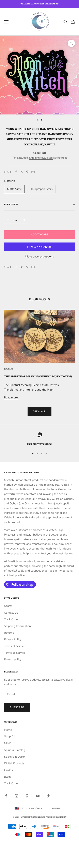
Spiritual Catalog (14, 750)
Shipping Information (17, 626)
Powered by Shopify (56, 817)
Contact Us (11, 613)
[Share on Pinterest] (27, 172)
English (56, 808)
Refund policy (12, 659)
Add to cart (39, 234)
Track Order (11, 619)
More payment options (39, 256)
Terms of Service (14, 646)
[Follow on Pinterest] (27, 796)
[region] (39, 439)
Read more (11, 397)
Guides (8, 770)
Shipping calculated (41, 158)
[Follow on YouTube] (38, 796)
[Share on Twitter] (21, 172)
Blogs (7, 777)
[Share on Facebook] (16, 172)
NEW (7, 743)
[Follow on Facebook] (6, 796)
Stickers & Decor (14, 757)
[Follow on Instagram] (17, 796)
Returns (9, 633)
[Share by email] (33, 172)
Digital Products (14, 763)
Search (8, 606)
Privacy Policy (12, 639)
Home (8, 730)
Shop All (9, 736)
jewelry (8, 369)
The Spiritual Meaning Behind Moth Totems (38, 376)
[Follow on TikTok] (48, 796)
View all (39, 411)
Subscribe (17, 707)
